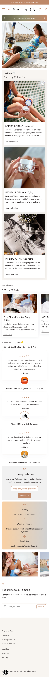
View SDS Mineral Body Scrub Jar (24, 424)
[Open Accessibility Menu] (5, 672)
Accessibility (6, 653)
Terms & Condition (8, 643)
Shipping (5, 657)
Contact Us (24, 495)
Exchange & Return (8, 639)
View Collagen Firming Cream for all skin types (24, 388)
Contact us (6, 636)
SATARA (8, 671)
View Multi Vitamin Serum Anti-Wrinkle (24, 462)
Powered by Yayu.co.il (29, 671)
